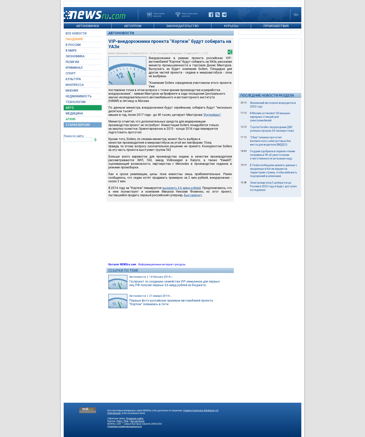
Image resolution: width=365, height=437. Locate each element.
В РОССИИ (73, 45)
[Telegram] (224, 14)
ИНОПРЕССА (75, 85)
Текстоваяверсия (158, 14)
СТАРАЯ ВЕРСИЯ (78, 125)
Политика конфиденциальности (124, 426)
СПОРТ (71, 73)
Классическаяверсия (190, 14)
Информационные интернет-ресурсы (161, 264)
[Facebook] (211, 14)
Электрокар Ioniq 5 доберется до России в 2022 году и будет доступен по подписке (273, 186)
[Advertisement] (269, 64)
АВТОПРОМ (132, 26)
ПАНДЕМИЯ (74, 39)
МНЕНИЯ (72, 90)
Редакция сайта (134, 418)
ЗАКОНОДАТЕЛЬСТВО (182, 26)
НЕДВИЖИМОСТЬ (79, 96)
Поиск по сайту (74, 136)
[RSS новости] (217, 14)
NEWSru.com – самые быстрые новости (129, 424)
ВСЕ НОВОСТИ (76, 33)
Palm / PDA (122, 421)
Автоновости (121, 33)
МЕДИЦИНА (74, 113)
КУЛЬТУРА (73, 79)
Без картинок (137, 421)
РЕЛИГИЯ (72, 62)
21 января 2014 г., (160, 295)
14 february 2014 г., (161, 276)
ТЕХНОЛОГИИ (76, 102)
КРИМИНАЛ (74, 68)
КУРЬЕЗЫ (231, 26)
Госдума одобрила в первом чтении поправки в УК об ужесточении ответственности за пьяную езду (272, 155)
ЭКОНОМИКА (75, 56)
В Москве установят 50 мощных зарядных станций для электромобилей (270, 117)
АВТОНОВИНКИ (87, 26)
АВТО (70, 108)
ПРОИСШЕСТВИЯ (276, 26)
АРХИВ (70, 119)
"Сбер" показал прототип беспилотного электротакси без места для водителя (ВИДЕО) (270, 141)
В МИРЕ (71, 50)
